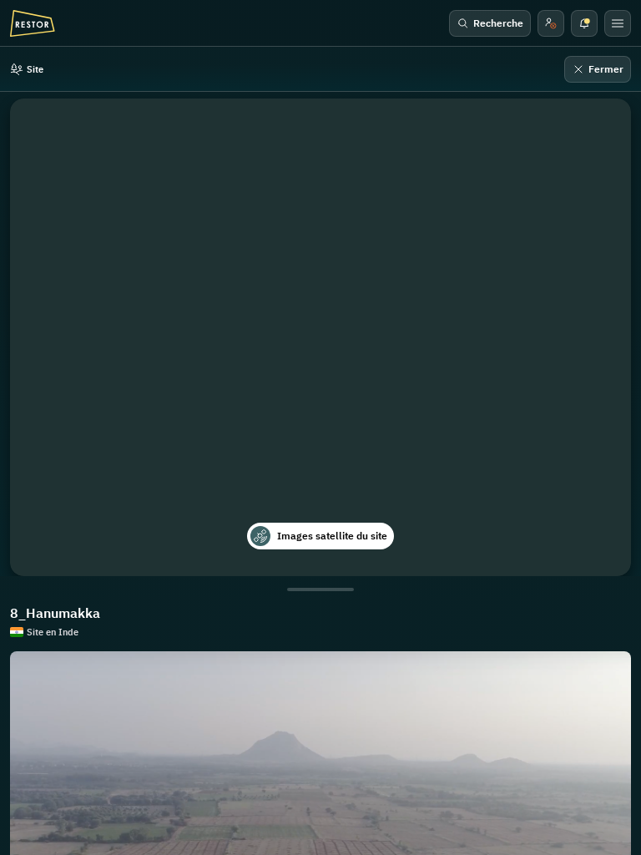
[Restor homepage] (32, 23)
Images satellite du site (332, 535)
